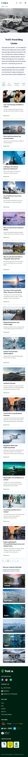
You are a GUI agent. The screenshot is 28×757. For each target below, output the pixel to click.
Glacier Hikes (23, 84)
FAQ (2, 706)
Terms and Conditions (6, 714)
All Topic (3, 84)
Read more (14, 115)
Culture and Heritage (16, 84)
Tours (2, 703)
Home (2, 6)
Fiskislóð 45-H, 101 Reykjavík (10, 694)
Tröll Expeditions (9, 754)
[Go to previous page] (5, 561)
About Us (3, 711)
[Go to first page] (3, 561)
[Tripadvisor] (11, 680)
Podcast (3, 708)
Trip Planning (9, 84)
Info (7, 6)
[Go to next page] (15, 561)
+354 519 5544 (6, 688)
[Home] (4, 3)
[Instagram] (6, 680)
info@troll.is (6, 691)
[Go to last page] (17, 561)
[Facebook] (2, 680)
